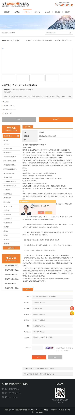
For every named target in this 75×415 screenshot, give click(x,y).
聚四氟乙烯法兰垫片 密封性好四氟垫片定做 (41, 374)
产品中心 (27, 12)
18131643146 (72, 308)
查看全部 (11, 248)
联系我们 (67, 12)
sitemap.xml (39, 412)
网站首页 (7, 12)
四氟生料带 (7, 214)
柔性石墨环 (7, 202)
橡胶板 (6, 231)
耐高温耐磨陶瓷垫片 (10, 165)
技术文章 (47, 12)
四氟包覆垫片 (8, 206)
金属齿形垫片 (8, 152)
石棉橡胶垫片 (8, 218)
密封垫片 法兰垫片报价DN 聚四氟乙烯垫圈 (41, 368)
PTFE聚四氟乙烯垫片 (10, 161)
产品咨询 (19, 119)
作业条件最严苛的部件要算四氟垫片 (12, 274)
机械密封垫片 (42, 40)
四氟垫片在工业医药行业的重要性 (12, 279)
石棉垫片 (6, 227)
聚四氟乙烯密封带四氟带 (11, 185)
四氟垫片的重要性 (10, 283)
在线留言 (57, 12)
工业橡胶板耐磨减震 (10, 181)
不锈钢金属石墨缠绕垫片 (11, 169)
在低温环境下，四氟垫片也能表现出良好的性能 (12, 288)
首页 (29, 40)
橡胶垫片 (6, 144)
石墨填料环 (7, 198)
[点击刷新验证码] (49, 347)
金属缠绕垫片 (8, 148)
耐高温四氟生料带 (9, 173)
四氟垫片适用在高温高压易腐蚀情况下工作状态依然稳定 (12, 265)
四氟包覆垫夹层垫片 (10, 156)
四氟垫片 (49, 40)
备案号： (46, 410)
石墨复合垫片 (8, 194)
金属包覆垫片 (8, 223)
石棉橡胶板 (7, 189)
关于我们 (17, 12)
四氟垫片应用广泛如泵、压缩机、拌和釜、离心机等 (12, 270)
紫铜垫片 (6, 140)
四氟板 (6, 235)
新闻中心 (37, 12)
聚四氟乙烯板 (8, 177)
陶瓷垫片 (6, 210)
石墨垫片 (6, 243)
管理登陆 (54, 410)
